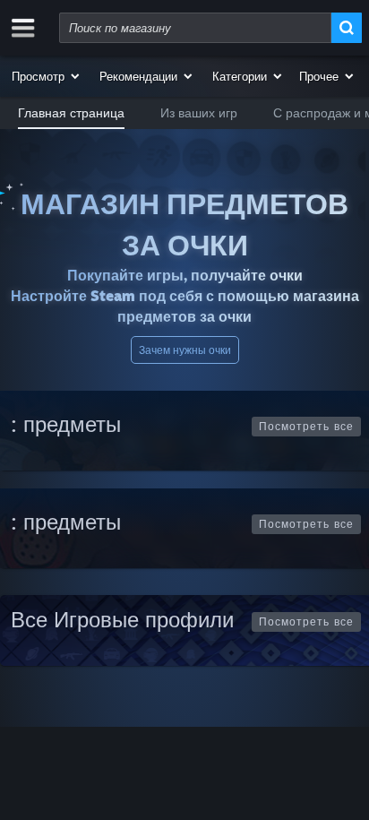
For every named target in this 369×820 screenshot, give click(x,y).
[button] (46, 76)
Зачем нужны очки (185, 350)
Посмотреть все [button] (306, 426)
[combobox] (195, 28)
